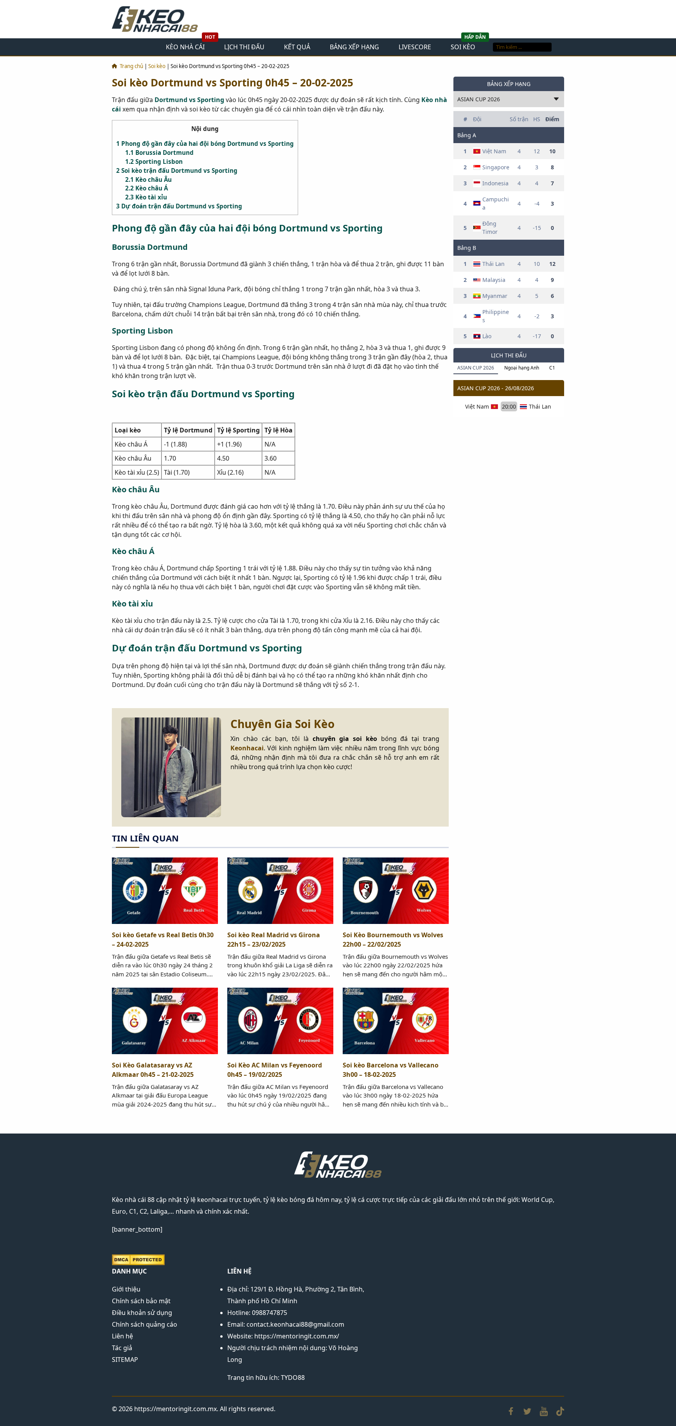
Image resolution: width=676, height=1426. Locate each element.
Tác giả (122, 1347)
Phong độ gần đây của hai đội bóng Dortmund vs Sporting (205, 143)
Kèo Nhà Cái (185, 47)
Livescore (415, 47)
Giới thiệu (126, 1289)
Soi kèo (463, 47)
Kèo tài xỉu (146, 197)
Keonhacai (247, 748)
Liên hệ (122, 1336)
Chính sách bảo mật (141, 1301)
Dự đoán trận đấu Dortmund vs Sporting (179, 206)
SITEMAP (125, 1359)
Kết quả (297, 47)
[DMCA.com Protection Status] (138, 1259)
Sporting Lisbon (154, 161)
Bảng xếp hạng (354, 47)
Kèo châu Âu (148, 179)
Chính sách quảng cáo (144, 1324)
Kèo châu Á (146, 188)
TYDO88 (293, 1377)
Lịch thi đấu (244, 47)
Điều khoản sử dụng (142, 1312)
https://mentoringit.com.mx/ (296, 1336)
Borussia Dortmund (159, 152)
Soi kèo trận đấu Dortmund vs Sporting (176, 170)
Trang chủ (131, 66)
